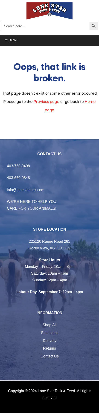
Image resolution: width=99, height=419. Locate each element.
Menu (14, 40)
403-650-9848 (18, 177)
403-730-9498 (18, 165)
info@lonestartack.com (25, 189)
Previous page (46, 102)
